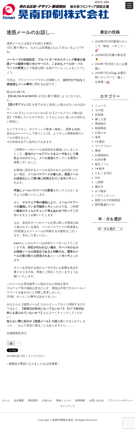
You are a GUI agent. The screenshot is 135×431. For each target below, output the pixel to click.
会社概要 (19, 400)
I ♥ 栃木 (100, 168)
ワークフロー (36, 356)
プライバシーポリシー (120, 400)
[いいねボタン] (11, 343)
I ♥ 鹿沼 (100, 141)
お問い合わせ (96, 400)
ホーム (6, 400)
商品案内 (33, 400)
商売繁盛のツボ (105, 204)
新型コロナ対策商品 (107, 200)
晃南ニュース (63, 400)
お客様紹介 (102, 155)
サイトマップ (67, 406)
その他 (99, 110)
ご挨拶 (99, 182)
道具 (98, 137)
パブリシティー (105, 195)
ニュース (100, 105)
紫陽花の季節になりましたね (27, 363)
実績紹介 (100, 123)
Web (97, 177)
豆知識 (99, 114)
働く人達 (100, 119)
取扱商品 (100, 128)
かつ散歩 (100, 191)
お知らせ (100, 132)
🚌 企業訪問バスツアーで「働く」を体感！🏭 (110, 77)
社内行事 (100, 159)
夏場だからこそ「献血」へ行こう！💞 (111, 46)
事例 (98, 150)
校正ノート (102, 164)
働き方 (99, 186)
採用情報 (80, 400)
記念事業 (51, 363)
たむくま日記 (103, 173)
